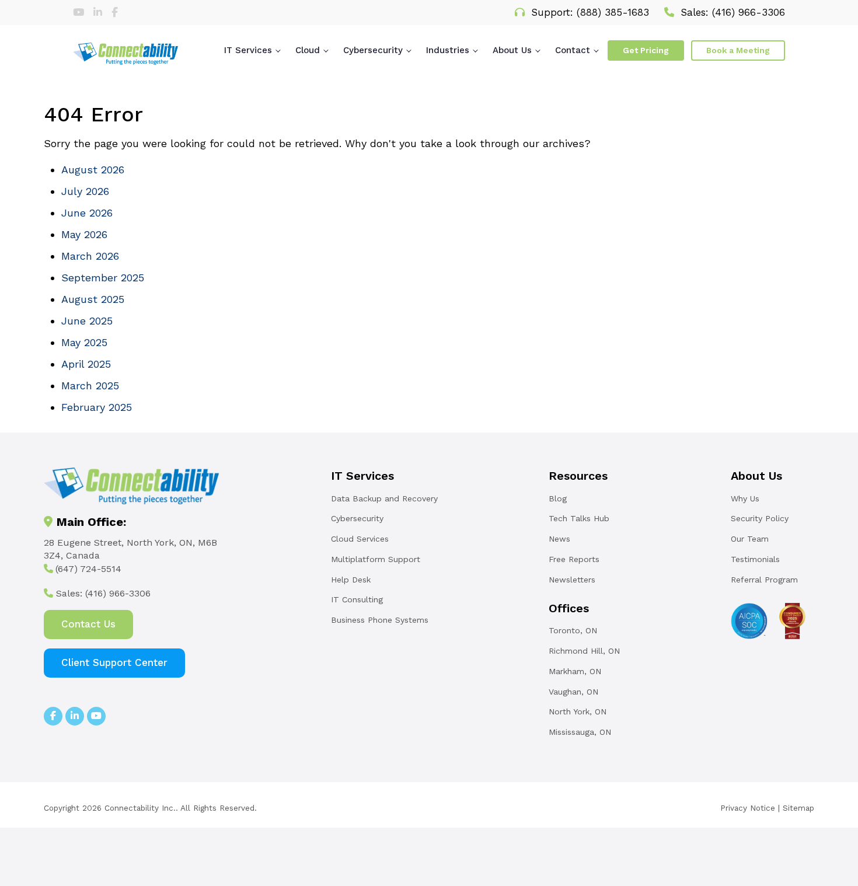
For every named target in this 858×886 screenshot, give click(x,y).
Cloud (307, 50)
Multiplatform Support (375, 559)
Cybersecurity (373, 50)
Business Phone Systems (379, 620)
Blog (558, 498)
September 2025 (102, 277)
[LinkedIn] (99, 12)
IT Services (248, 50)
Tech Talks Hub (579, 518)
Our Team (750, 538)
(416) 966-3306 (748, 12)
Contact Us (88, 624)
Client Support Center (114, 662)
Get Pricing (646, 50)
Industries (447, 50)
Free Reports (574, 559)
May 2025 (84, 342)
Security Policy (760, 518)
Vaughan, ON (573, 691)
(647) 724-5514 (88, 568)
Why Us (745, 498)
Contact (572, 50)
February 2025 (96, 407)
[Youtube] (80, 12)
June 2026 (87, 213)
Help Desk (351, 579)
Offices (569, 608)
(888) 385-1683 (613, 12)
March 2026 (90, 256)
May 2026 (84, 234)
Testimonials (755, 559)
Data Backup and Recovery (384, 498)
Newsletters (572, 579)
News (559, 538)
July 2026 (85, 191)
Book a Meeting (738, 50)
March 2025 (90, 385)
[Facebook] (114, 12)
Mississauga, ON (580, 732)
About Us (512, 50)
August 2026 (92, 169)
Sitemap (798, 807)
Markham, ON (575, 671)
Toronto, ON (573, 630)
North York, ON (577, 711)
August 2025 (92, 299)
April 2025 (86, 364)
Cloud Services (360, 538)
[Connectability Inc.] (125, 54)
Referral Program (764, 579)
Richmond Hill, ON (584, 650)
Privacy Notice (747, 807)
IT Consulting (357, 599)
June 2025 (87, 321)
